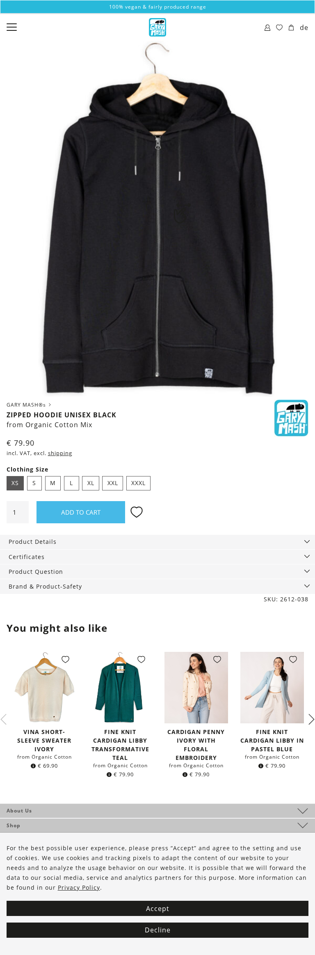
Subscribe (157, 565)
